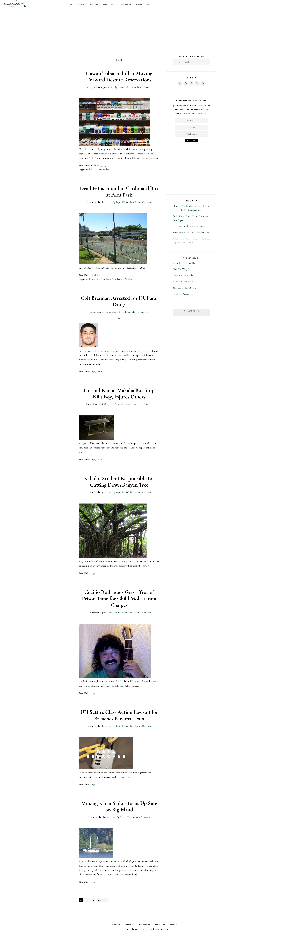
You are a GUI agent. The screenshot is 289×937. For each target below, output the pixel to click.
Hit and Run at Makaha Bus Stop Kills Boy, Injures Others (119, 393)
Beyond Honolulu (14, 4)
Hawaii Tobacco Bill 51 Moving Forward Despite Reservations (119, 76)
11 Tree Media (163, 929)
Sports (99, 371)
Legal (104, 165)
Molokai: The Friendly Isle (184, 287)
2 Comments (144, 817)
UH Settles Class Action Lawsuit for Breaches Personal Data (119, 715)
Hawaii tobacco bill (106, 169)
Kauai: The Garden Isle (183, 275)
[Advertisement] (144, 26)
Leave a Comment (145, 87)
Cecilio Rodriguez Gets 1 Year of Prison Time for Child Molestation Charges (119, 598)
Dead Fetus (106, 279)
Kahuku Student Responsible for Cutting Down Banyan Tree (119, 481)
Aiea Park (95, 279)
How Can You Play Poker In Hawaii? (189, 226)
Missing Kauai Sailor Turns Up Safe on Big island (119, 806)
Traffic (99, 459)
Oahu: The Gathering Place (185, 263)
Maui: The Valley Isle (182, 269)
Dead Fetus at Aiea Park (122, 279)
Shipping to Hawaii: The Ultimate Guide (191, 232)
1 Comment (143, 312)
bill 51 (93, 169)
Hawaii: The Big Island (183, 281)
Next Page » (102, 900)
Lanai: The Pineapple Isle (184, 294)
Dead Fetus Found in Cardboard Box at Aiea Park (119, 191)
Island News (96, 165)
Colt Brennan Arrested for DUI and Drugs (119, 301)
